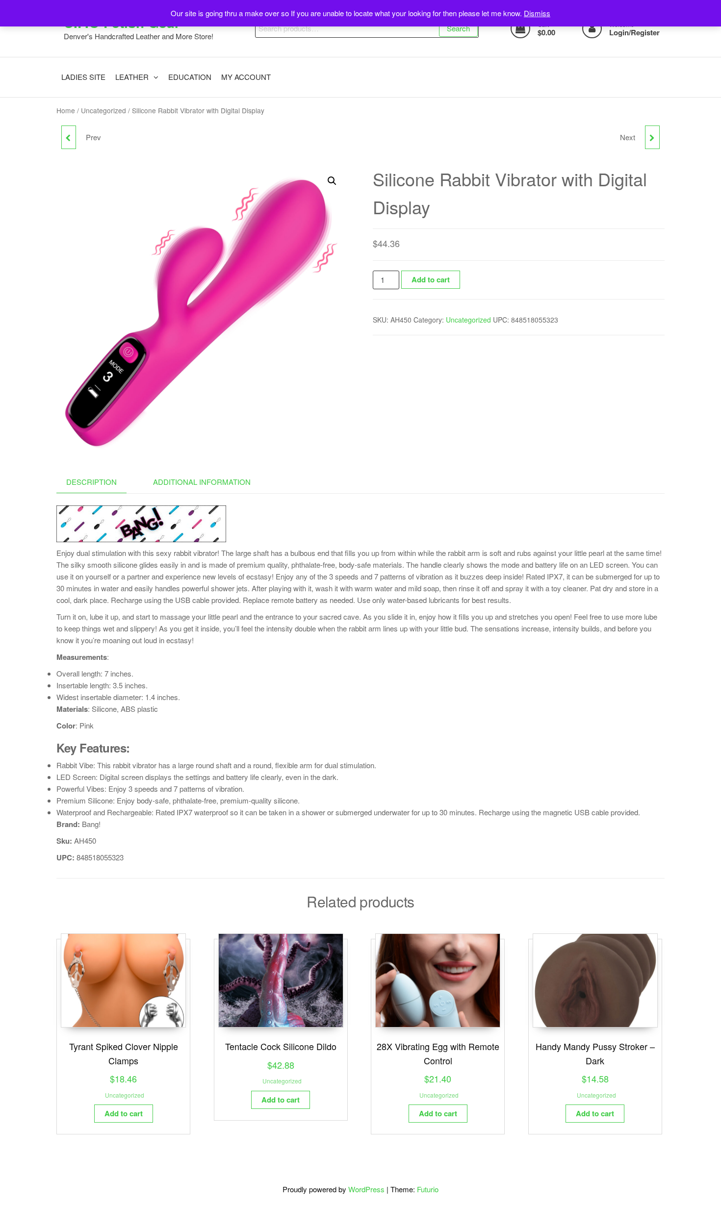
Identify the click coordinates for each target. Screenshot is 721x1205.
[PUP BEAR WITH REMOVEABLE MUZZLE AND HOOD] (652, 137)
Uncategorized (103, 110)
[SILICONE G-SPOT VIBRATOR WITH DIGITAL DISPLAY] (68, 137)
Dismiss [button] (537, 13)
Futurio (427, 1189)
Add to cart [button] (123, 1113)
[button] (332, 181)
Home (65, 110)
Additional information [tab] (202, 482)
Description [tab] (91, 482)
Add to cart (431, 279)
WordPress (366, 1189)
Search (458, 28)
